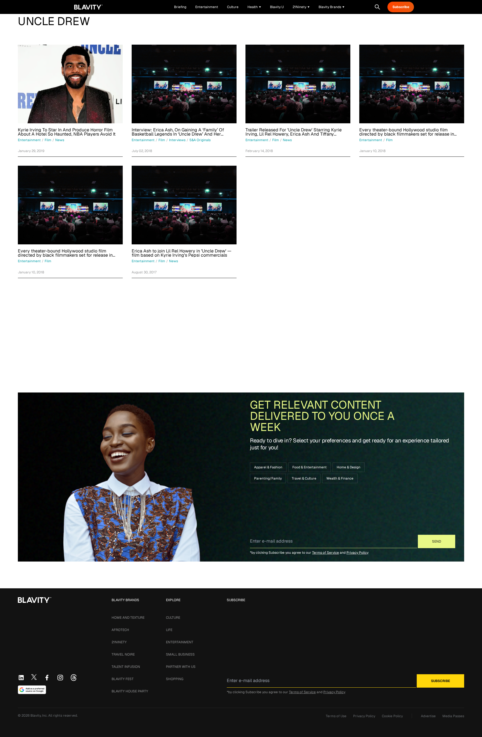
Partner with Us (181, 666)
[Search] (377, 7)
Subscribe (400, 7)
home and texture (128, 617)
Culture (173, 617)
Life (169, 630)
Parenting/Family (268, 478)
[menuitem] (254, 7)
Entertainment (179, 642)
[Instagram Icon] (60, 677)
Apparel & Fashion (268, 467)
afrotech (120, 630)
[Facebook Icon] (47, 677)
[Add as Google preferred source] (32, 689)
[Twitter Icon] (34, 677)
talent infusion (126, 666)
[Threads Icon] (73, 677)
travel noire (123, 654)
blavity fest (123, 679)
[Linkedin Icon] (21, 677)
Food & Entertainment (309, 467)
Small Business (180, 654)
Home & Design (348, 467)
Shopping (174, 679)
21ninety (119, 642)
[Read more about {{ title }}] (70, 84)
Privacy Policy (357, 552)
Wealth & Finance (339, 478)
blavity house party (130, 691)
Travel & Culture (304, 478)
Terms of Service (325, 552)
